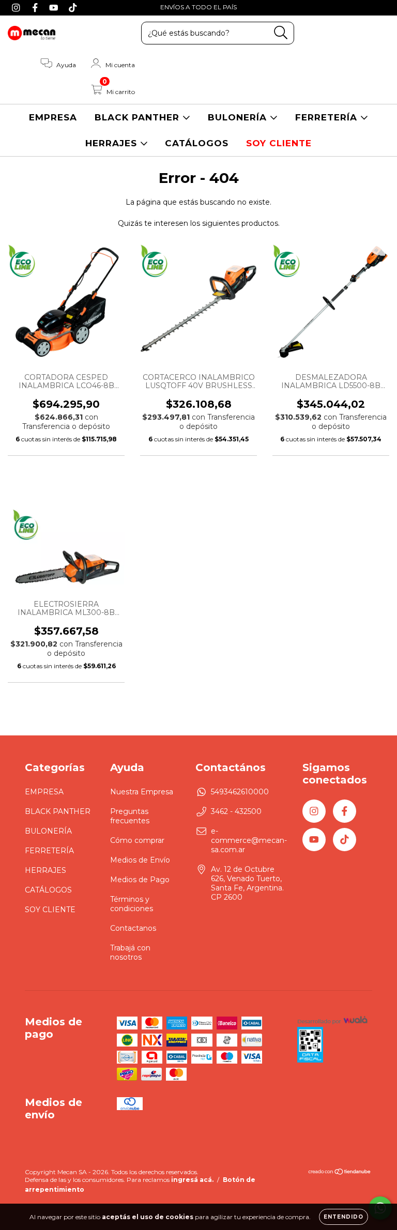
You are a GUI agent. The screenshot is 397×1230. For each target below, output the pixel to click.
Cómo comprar (137, 840)
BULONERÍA (239, 117)
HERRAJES (112, 143)
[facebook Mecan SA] (36, 7)
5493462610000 (240, 791)
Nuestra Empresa (141, 791)
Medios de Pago (140, 879)
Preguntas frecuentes (129, 816)
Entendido (343, 1216)
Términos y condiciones (131, 904)
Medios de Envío (140, 860)
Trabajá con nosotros (130, 952)
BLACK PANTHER (138, 117)
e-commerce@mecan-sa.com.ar (249, 840)
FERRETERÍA (327, 117)
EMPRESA (53, 117)
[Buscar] (281, 33)
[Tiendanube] (340, 1173)
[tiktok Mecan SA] (73, 7)
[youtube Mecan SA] (55, 7)
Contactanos (133, 928)
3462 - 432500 (236, 811)
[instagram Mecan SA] (17, 7)
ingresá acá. (192, 1179)
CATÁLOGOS (196, 143)
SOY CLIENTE (279, 143)
